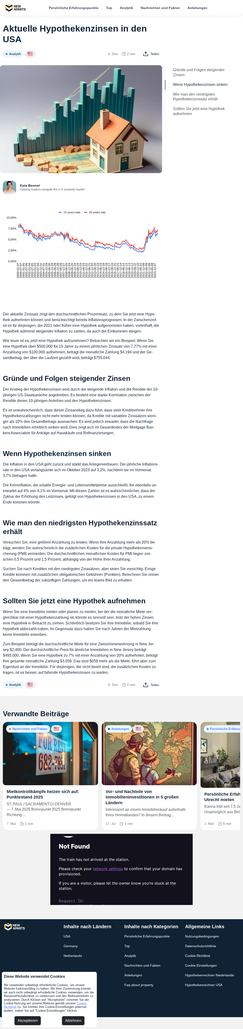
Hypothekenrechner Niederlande (209, 975)
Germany (71, 946)
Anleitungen (197, 8)
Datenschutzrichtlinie (200, 946)
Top (109, 8)
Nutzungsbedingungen (202, 936)
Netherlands (73, 956)
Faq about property (138, 985)
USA (67, 936)
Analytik (126, 8)
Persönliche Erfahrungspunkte (73, 8)
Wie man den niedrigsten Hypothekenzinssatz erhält (195, 96)
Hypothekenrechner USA (203, 985)
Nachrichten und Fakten (160, 8)
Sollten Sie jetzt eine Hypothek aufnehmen (199, 111)
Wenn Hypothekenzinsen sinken (200, 85)
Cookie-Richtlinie (197, 956)
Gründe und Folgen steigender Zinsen (198, 72)
